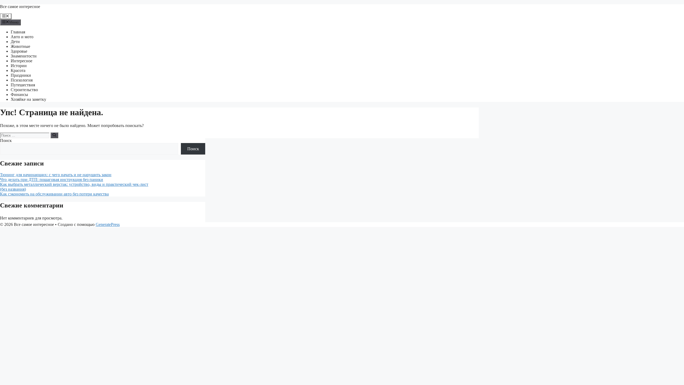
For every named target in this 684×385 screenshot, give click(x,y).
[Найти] (54, 135)
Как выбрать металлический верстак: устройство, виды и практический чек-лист (74, 184)
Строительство (24, 89)
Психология (22, 80)
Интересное (21, 61)
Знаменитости (24, 56)
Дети (15, 41)
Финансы (19, 94)
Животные (20, 46)
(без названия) (13, 189)
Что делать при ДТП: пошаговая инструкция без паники (51, 179)
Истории (19, 65)
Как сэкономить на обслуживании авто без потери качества (54, 194)
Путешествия (23, 85)
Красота (18, 70)
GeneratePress (108, 224)
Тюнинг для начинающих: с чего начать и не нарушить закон (55, 174)
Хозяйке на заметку (28, 99)
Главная (18, 32)
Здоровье (19, 51)
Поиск (6, 140)
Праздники (21, 75)
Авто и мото (22, 36)
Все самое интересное (20, 6)
